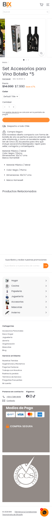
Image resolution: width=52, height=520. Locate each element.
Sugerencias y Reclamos (13, 363)
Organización (8, 343)
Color (5, 91)
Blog (4, 350)
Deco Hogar (7, 334)
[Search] (47, 11)
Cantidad (6, 102)
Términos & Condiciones (26, 511)
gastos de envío (12, 112)
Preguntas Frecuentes (12, 380)
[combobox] (26, 11)
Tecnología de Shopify (12, 514)
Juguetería (7, 337)
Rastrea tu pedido (10, 373)
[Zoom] (41, 53)
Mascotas (6, 347)
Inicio (4, 62)
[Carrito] (41, 5)
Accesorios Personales (12, 331)
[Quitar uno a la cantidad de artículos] (4, 107)
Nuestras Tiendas (10, 360)
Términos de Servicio (11, 377)
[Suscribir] (45, 265)
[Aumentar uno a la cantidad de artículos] (13, 107)
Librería (5, 340)
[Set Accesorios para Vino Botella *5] (20, 216)
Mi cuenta (6, 383)
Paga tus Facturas (10, 367)
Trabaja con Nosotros (12, 370)
